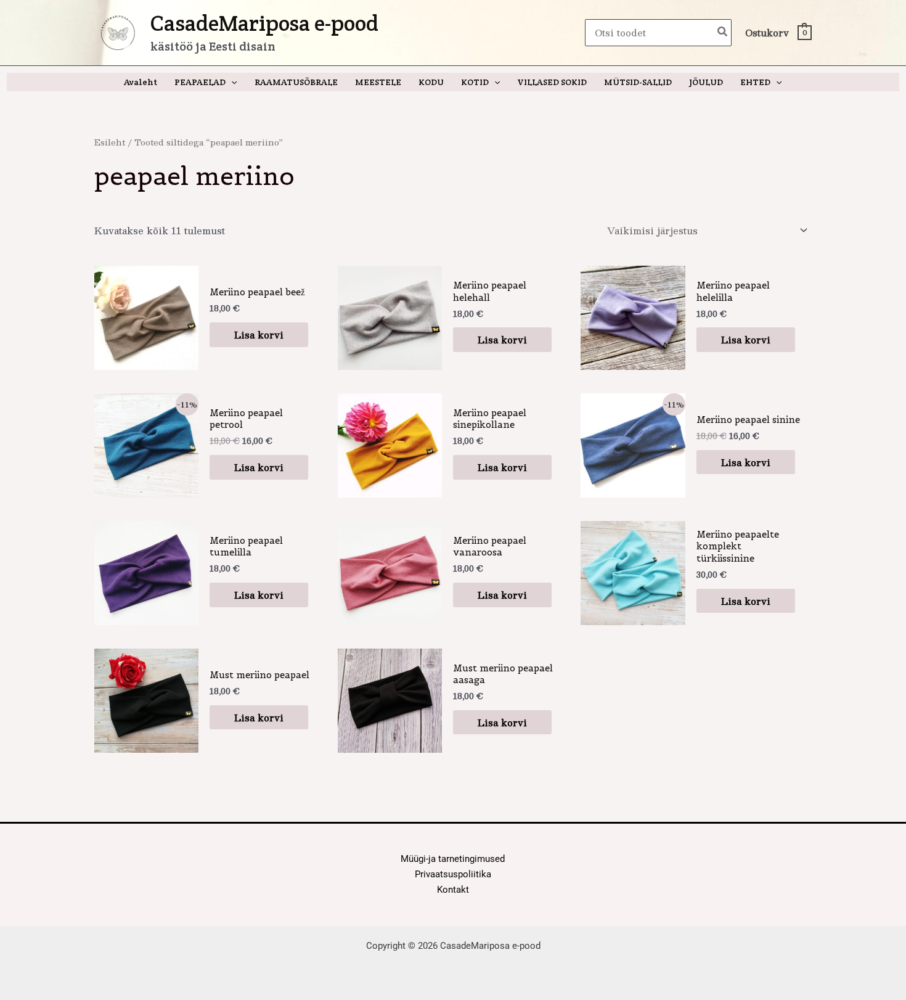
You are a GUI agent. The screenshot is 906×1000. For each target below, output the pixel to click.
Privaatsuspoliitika (453, 874)
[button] (231, 82)
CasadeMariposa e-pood (264, 23)
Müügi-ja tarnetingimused (453, 858)
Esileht (109, 142)
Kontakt (453, 889)
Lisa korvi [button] (259, 334)
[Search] (723, 33)
